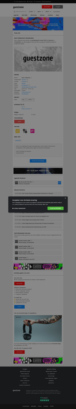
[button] (18, 208)
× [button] (65, 198)
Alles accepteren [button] (55, 208)
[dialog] (38, 204)
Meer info (45, 204)
